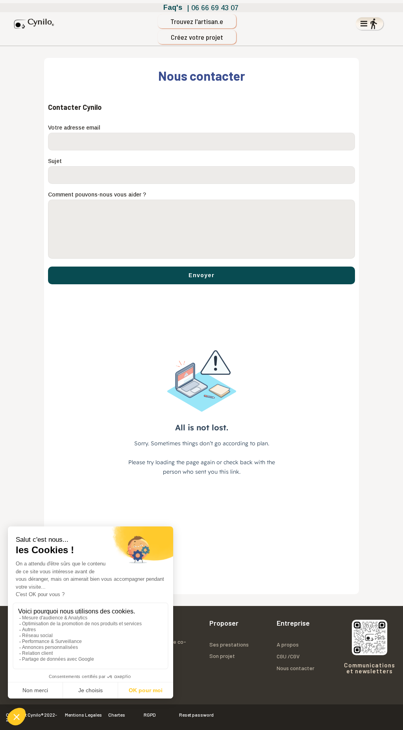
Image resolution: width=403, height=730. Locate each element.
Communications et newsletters (369, 667)
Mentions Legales (83, 714)
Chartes (116, 714)
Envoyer (201, 275)
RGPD (150, 714)
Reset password (196, 714)
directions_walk (373, 24)
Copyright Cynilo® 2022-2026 (31, 717)
